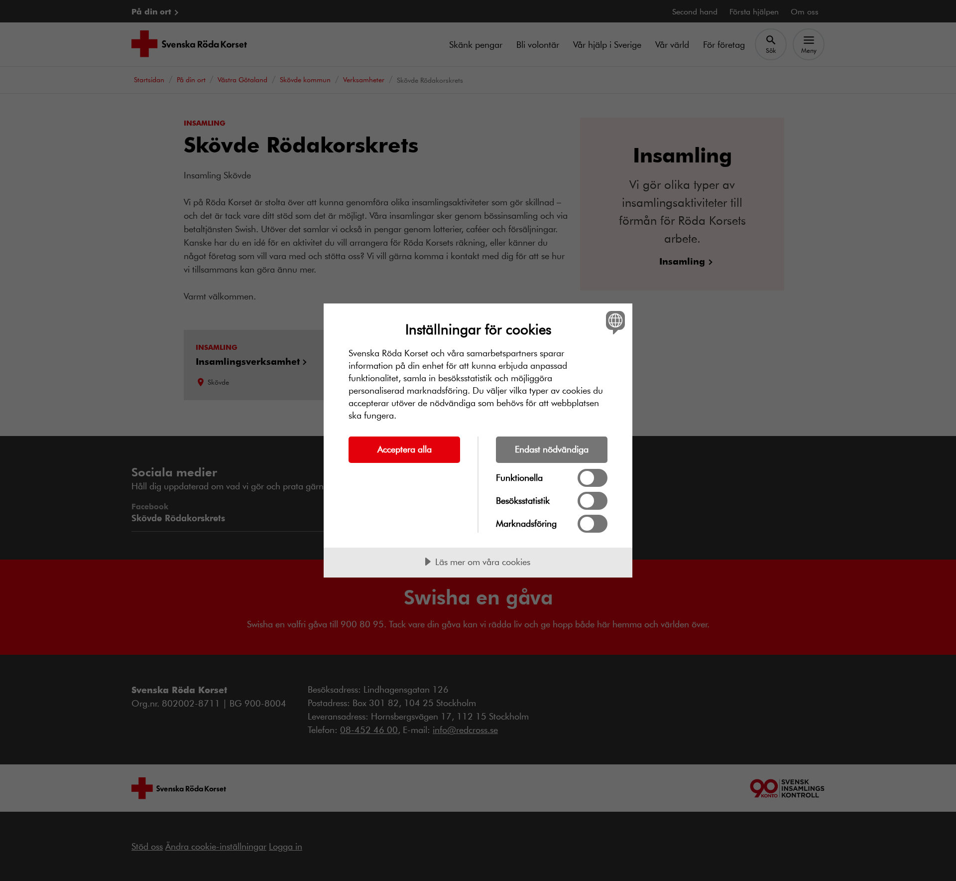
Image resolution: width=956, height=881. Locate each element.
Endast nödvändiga (552, 449)
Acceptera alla (404, 449)
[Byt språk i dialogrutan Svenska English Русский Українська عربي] (613, 322)
